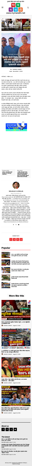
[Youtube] (18, 224)
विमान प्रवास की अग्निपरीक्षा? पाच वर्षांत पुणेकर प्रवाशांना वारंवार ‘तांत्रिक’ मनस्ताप (20, 270)
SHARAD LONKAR (17, 69)
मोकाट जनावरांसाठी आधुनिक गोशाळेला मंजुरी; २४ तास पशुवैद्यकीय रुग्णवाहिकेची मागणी (15, 322)
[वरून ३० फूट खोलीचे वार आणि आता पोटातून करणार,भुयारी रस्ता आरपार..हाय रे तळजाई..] (5, 255)
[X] (16, 224)
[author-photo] (2, 325)
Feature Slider (13, 54)
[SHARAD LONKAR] (16, 185)
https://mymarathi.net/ (16, 193)
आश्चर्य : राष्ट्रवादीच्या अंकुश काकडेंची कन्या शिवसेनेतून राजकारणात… (7, 173)
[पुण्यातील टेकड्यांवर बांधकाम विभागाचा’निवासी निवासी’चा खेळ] (5, 278)
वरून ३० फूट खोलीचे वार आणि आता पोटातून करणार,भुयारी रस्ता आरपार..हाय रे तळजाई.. (19, 255)
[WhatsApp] (21, 239)
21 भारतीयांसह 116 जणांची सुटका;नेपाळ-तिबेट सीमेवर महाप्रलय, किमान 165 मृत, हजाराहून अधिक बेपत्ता (15, 351)
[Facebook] (13, 224)
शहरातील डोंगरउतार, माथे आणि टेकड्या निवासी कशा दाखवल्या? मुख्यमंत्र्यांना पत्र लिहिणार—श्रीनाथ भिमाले (20, 285)
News (22, 54)
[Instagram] (7, 429)
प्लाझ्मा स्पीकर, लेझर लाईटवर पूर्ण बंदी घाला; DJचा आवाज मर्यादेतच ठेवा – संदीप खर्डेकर (14, 380)
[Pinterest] (17, 239)
